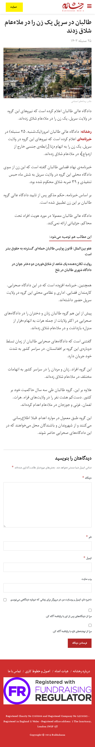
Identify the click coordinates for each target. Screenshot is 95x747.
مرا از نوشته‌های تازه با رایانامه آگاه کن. (72, 631)
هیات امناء (61, 671)
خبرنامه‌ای (84, 139)
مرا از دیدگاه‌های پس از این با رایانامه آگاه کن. (68, 616)
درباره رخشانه (81, 671)
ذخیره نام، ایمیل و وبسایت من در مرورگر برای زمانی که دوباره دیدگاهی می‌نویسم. (51, 599)
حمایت (14, 7)
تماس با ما (14, 671)
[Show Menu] (89, 7)
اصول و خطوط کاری (37, 671)
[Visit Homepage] (73, 7)
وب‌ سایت (87, 579)
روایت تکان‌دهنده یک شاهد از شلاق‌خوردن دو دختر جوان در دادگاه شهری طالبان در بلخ (52, 267)
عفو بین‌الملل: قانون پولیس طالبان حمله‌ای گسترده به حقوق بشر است (48, 251)
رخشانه (86, 132)
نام (89, 536)
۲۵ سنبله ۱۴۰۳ (81, 41)
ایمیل (87, 558)
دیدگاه (87, 477)
